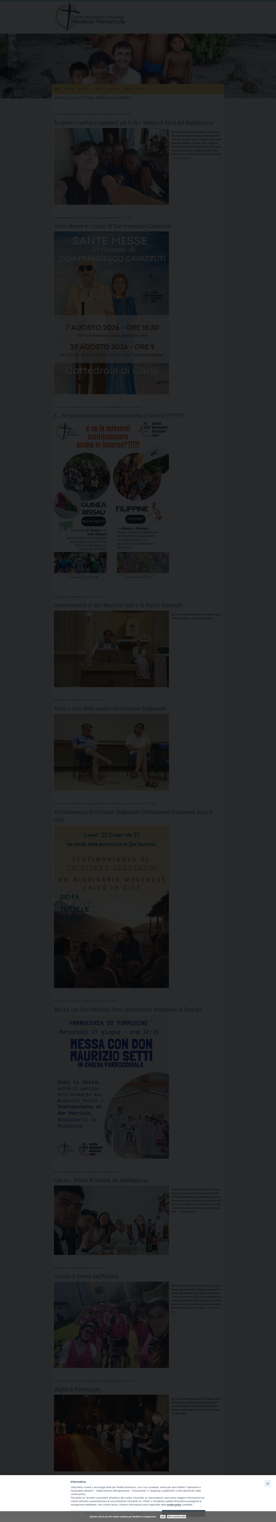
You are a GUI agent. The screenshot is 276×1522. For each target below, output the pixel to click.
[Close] (267, 1483)
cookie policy (174, 1504)
